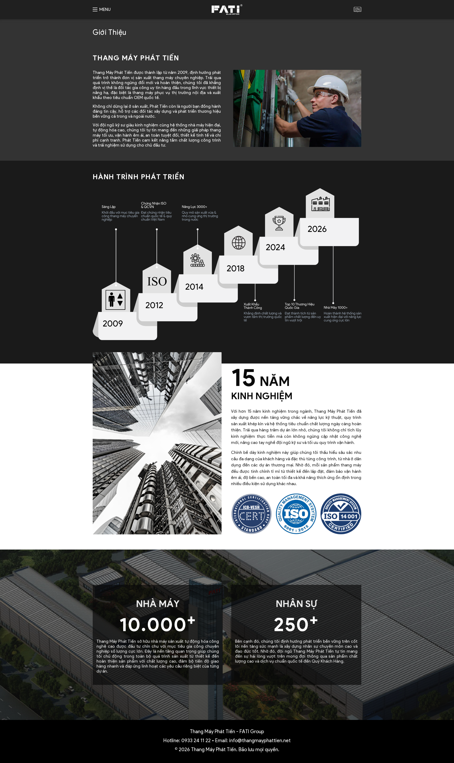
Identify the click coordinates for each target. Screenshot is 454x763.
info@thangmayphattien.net (260, 740)
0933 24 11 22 (196, 740)
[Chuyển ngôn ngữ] (357, 9)
